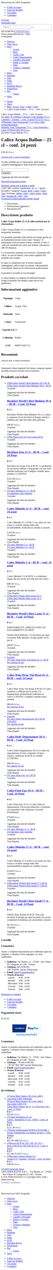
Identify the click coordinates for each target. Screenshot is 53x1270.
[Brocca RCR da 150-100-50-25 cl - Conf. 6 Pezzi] (29, 1143)
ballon (19, 193)
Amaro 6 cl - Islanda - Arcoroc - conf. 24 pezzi (28, 1159)
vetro (20, 196)
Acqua (16, 49)
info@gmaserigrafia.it (24, 972)
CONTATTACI (22, 31)
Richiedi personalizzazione (13, 181)
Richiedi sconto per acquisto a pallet (18, 185)
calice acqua (35, 193)
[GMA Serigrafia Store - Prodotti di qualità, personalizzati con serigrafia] (9, 23)
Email (36, 198)
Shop (9, 96)
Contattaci (11, 15)
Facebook (5, 198)
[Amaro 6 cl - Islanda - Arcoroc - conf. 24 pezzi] (29, 1156)
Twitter (13, 198)
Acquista (6, 173)
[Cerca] (32, 27)
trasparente (11, 196)
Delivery (11, 41)
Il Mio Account (14, 7)
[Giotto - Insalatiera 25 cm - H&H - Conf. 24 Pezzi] (29, 1117)
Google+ (29, 198)
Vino (15, 70)
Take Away (12, 44)
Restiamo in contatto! (11, 994)
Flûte (15, 65)
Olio (9, 78)
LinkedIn (21, 198)
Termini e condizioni (10, 1182)
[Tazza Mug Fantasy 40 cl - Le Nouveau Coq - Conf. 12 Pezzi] (29, 1100)
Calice (36, 191)
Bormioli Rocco (14, 86)
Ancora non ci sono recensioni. (15, 157)
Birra (15, 52)
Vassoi (16, 94)
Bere (9, 47)
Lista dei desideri (15, 10)
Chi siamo (11, 12)
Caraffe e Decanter (21, 60)
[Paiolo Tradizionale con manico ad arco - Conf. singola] (29, 1130)
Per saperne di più (15, 662)
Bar (8, 91)
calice (25, 193)
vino (26, 196)
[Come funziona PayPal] (26, 1031)
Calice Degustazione (22, 57)
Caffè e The (18, 54)
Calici (43, 191)
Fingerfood (12, 88)
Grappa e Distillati (21, 67)
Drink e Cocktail (20, 62)
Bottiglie (11, 75)
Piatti (9, 81)
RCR (9, 83)
